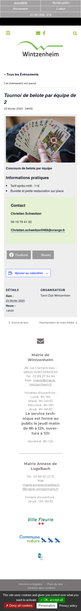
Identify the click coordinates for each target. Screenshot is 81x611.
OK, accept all (53, 600)
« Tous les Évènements (21, 74)
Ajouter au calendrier (29, 273)
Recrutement (20, 9)
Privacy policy (68, 605)
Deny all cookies (20, 605)
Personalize (47, 605)
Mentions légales (30, 584)
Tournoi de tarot (19, 322)
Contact (60, 9)
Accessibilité (20, 3)
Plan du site (55, 584)
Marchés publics (61, 3)
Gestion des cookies (41, 588)
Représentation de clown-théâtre (57, 322)
